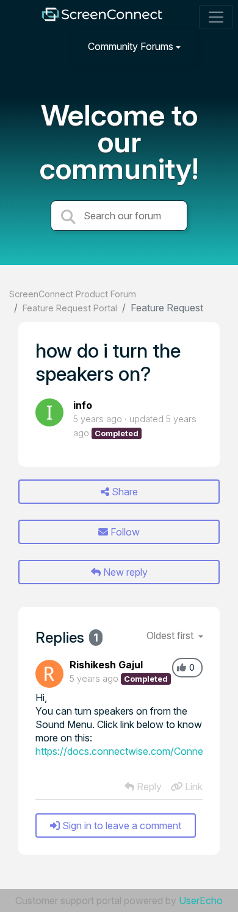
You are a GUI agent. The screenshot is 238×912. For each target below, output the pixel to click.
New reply (124, 572)
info (82, 405)
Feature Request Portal (70, 308)
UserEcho (201, 900)
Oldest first (171, 635)
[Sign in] (214, 46)
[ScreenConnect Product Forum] (102, 17)
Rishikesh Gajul (106, 665)
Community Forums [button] (130, 46)
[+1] (181, 667)
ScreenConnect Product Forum (72, 294)
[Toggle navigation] (216, 17)
